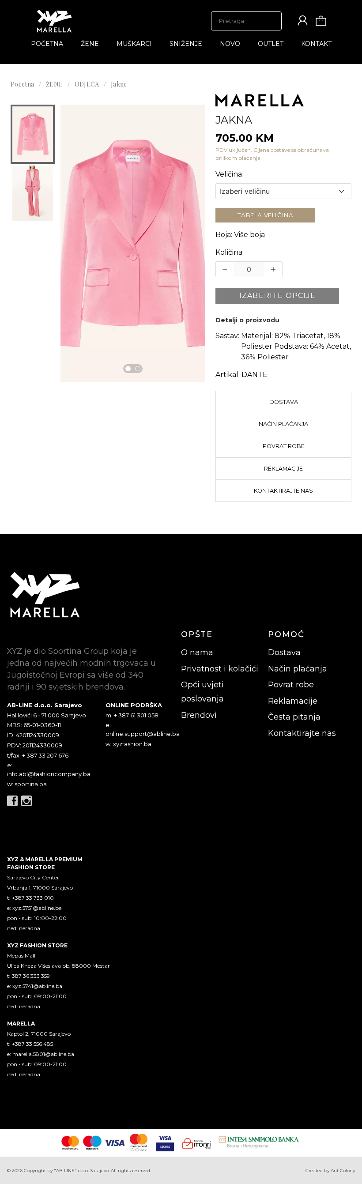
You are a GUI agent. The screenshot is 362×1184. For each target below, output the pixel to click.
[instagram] (26, 801)
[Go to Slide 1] (128, 368)
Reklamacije (283, 468)
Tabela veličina (265, 215)
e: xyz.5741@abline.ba (34, 986)
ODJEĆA (87, 84)
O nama (197, 652)
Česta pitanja (294, 717)
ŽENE (90, 44)
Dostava (283, 402)
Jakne (119, 84)
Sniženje (186, 44)
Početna (47, 44)
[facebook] (12, 801)
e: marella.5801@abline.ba (40, 1054)
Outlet (270, 44)
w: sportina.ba (27, 784)
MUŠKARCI (134, 44)
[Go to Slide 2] (137, 368)
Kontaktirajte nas (283, 490)
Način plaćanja (283, 424)
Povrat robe (284, 446)
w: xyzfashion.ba (128, 743)
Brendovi (199, 715)
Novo (230, 44)
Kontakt (316, 44)
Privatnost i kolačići (219, 669)
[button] (33, 134)
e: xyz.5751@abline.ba (34, 908)
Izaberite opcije (277, 295)
